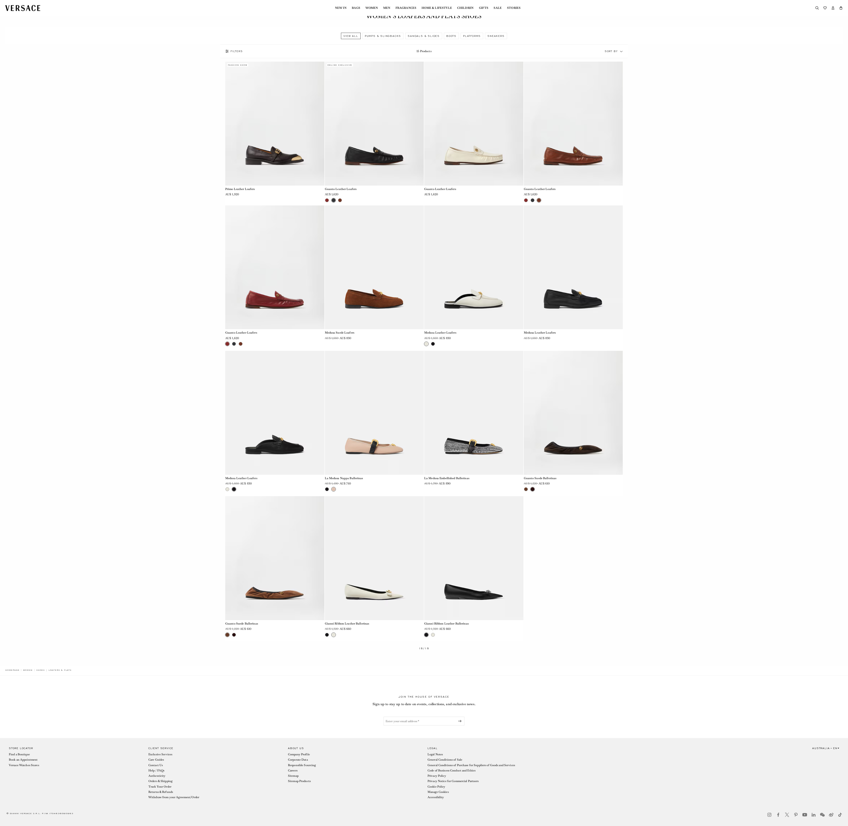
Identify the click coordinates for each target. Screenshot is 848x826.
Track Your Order (159, 786)
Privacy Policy (437, 776)
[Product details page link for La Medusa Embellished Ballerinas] (473, 413)
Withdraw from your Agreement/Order (173, 797)
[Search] (817, 8)
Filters (237, 51)
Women (371, 8)
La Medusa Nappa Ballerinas (344, 478)
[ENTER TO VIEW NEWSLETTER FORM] (460, 721)
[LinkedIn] (813, 814)
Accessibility (436, 797)
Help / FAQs (156, 770)
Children (465, 8)
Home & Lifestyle (437, 8)
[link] (12, 670)
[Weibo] (831, 814)
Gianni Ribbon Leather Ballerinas (347, 623)
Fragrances (406, 8)
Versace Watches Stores (24, 765)
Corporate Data (298, 759)
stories (514, 8)
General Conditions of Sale (445, 759)
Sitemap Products (299, 781)
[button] (841, 8)
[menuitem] (340, 8)
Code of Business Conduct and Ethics (451, 770)
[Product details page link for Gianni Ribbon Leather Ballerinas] (374, 558)
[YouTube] (804, 814)
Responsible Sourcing (302, 765)
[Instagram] (769, 814)
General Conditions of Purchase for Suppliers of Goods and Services (471, 765)
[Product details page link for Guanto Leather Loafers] (374, 124)
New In (340, 8)
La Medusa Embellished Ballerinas (446, 478)
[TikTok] (840, 814)
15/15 (424, 648)
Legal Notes (435, 754)
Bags (356, 8)
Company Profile (299, 754)
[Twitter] (787, 814)
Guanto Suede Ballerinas (540, 478)
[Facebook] (778, 814)
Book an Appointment (23, 759)
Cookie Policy (436, 786)
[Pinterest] (796, 814)
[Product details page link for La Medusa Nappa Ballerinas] (374, 413)
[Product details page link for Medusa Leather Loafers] (473, 267)
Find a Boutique (19, 754)
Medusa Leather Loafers (440, 332)
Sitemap (293, 776)
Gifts (483, 8)
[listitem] (350, 36)
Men (386, 8)
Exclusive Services (160, 754)
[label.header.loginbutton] (833, 8)
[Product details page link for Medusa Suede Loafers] (374, 267)
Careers (292, 770)
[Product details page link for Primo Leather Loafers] (274, 124)
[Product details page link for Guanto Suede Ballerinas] (573, 413)
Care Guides (156, 759)
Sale (498, 8)
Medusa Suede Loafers (339, 332)
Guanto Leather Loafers (341, 189)
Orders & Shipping (160, 781)
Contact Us (155, 765)
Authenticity (156, 776)
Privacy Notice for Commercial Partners (453, 781)
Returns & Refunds (160, 792)
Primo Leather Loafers (240, 189)
